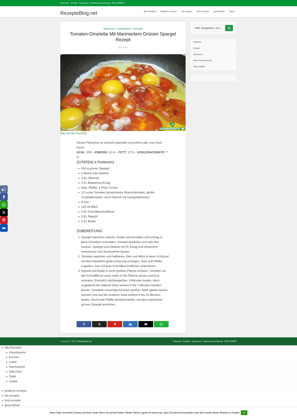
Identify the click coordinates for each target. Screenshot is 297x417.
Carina (125, 47)
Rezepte (138, 28)
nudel (13, 362)
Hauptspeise (124, 28)
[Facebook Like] (4, 189)
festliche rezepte (169, 11)
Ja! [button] (244, 413)
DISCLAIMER (118, 3)
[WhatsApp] (4, 205)
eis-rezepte (186, 11)
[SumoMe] (4, 228)
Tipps (231, 11)
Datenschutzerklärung (100, 3)
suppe (13, 381)
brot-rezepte (203, 11)
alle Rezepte (150, 11)
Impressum (84, 3)
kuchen (14, 357)
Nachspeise (17, 366)
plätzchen (15, 371)
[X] (4, 212)
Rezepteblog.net (84, 341)
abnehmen (109, 28)
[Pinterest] (4, 220)
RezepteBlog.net (78, 13)
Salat (12, 376)
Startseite (64, 3)
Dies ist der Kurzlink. (73, 133)
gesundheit (219, 11)
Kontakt (74, 3)
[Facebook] (4, 197)
